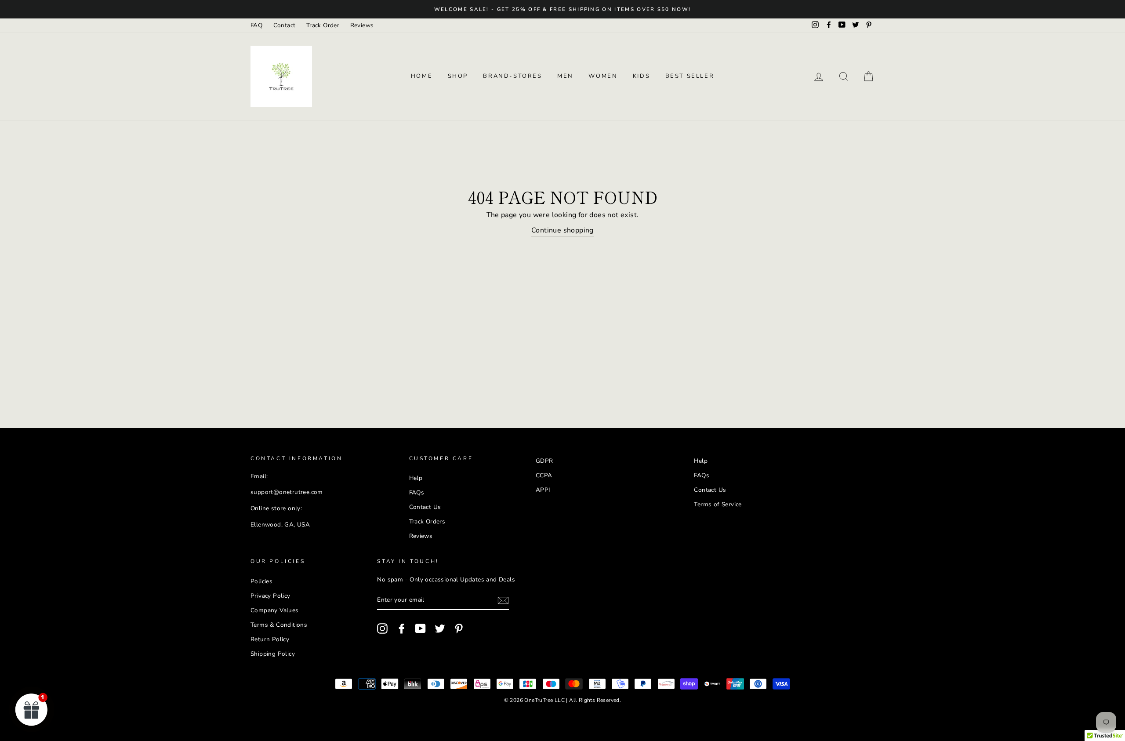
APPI (543, 490)
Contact (284, 25)
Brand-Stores (512, 76)
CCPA (544, 475)
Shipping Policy (272, 654)
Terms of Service (717, 504)
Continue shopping (562, 230)
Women (602, 76)
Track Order (322, 25)
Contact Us (425, 507)
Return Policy (269, 639)
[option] (562, 9)
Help (416, 478)
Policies (261, 581)
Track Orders (427, 521)
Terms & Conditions (278, 625)
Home (421, 76)
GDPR (544, 461)
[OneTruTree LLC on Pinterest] (459, 628)
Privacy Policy (270, 596)
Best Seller (690, 76)
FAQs (417, 492)
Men (565, 76)
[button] (31, 709)
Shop (458, 76)
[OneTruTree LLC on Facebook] (401, 628)
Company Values (274, 610)
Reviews (362, 25)
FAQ (256, 25)
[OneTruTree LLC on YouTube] (420, 628)
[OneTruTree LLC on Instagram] (382, 628)
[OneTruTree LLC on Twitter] (440, 628)
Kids (641, 76)
